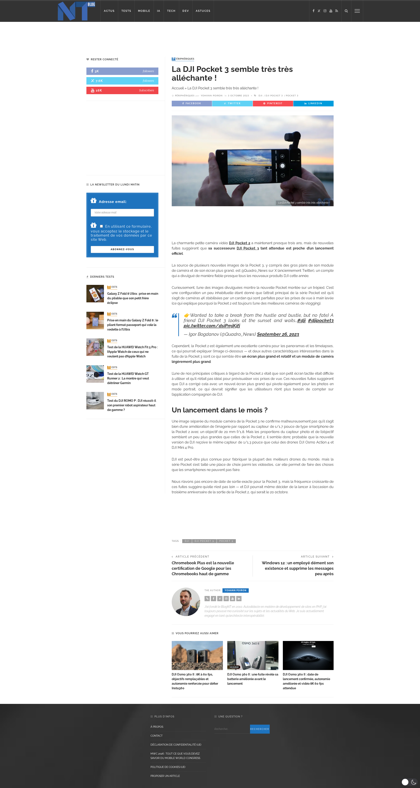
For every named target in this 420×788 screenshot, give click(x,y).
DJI (260, 96)
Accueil (178, 88)
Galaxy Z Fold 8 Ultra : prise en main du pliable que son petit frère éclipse (132, 298)
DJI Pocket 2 (239, 243)
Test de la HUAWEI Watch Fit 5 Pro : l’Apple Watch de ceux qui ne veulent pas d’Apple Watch (132, 351)
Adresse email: (113, 202)
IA (158, 10)
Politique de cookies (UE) (167, 767)
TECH (171, 10)
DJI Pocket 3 (274, 96)
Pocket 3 (292, 96)
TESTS (126, 10)
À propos (156, 726)
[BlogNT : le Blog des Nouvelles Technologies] (76, 11)
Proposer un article (165, 776)
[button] (409, 782)
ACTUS (109, 10)
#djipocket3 (321, 320)
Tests (112, 287)
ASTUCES (203, 10)
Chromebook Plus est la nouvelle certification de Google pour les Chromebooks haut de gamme (203, 568)
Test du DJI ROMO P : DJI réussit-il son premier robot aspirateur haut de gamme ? (131, 405)
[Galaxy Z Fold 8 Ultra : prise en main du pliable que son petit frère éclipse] (95, 293)
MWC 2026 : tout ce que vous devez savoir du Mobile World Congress (175, 756)
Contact (156, 735)
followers (148, 71)
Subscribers (146, 90)
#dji (301, 320)
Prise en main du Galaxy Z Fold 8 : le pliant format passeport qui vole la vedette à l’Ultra (132, 325)
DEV (185, 10)
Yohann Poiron (212, 96)
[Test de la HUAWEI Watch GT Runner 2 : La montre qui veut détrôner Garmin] (95, 374)
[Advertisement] (84, 36)
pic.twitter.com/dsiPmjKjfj (212, 325)
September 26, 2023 (278, 334)
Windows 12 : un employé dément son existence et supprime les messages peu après (298, 568)
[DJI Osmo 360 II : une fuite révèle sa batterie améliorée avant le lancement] (252, 655)
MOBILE (144, 10)
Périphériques (183, 59)
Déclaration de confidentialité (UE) (175, 744)
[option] (197, 666)
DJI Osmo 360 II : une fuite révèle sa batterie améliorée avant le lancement (252, 679)
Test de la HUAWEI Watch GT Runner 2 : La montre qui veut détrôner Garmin (128, 378)
